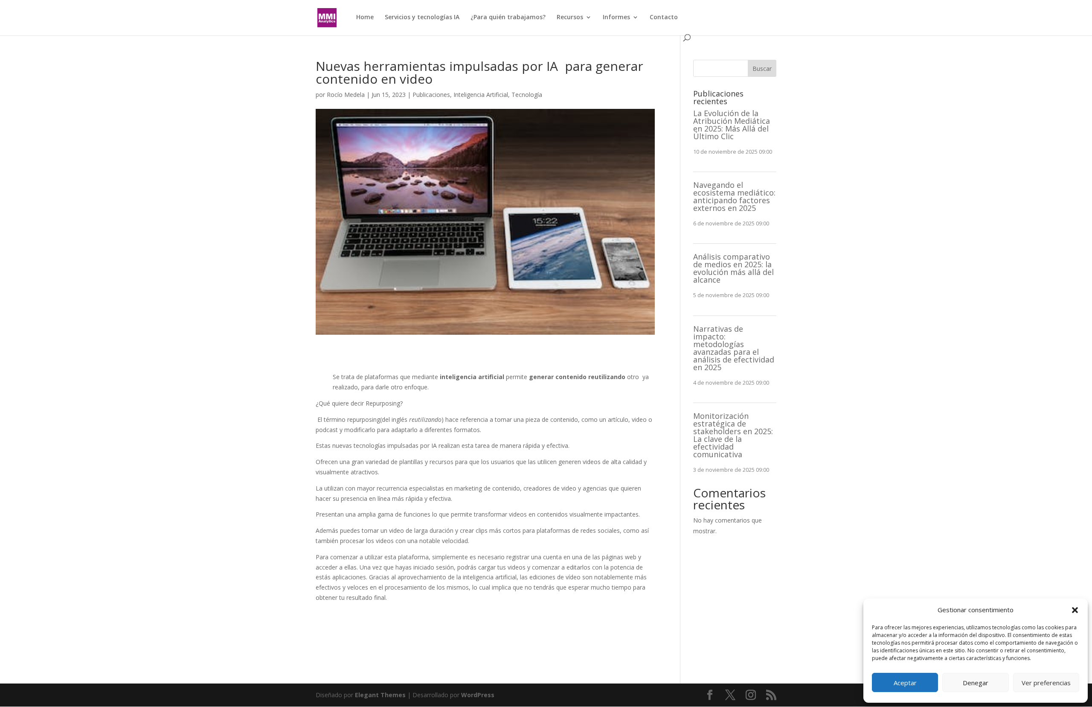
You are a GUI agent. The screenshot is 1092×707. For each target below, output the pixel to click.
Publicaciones (431, 95)
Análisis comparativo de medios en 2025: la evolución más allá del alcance (733, 268)
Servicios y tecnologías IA (422, 17)
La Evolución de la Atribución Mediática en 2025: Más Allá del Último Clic (731, 124)
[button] (1075, 610)
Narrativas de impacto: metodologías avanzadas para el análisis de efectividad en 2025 (733, 348)
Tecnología (526, 95)
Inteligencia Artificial (480, 95)
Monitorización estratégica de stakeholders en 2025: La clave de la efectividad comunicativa (733, 435)
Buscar (762, 68)
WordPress (477, 695)
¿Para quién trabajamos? (508, 17)
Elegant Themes (380, 695)
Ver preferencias (1046, 682)
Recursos (570, 17)
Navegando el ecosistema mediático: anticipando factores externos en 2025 (734, 196)
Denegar (975, 682)
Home (365, 17)
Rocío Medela (346, 95)
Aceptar (905, 682)
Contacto (664, 17)
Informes (616, 17)
